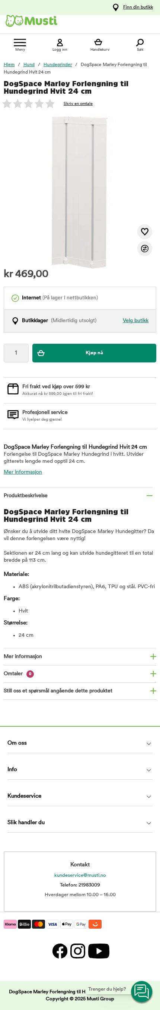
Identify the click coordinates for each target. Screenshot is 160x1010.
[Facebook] (59, 950)
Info (12, 770)
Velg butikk (135, 321)
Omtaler (18, 674)
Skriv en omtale (78, 104)
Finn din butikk (138, 7)
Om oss (17, 743)
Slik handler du (26, 823)
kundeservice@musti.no (80, 875)
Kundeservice (24, 796)
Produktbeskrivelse (26, 496)
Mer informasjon (23, 472)
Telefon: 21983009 (80, 885)
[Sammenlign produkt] (144, 248)
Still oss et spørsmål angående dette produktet (58, 691)
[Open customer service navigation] (142, 992)
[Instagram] (77, 950)
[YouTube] (97, 950)
